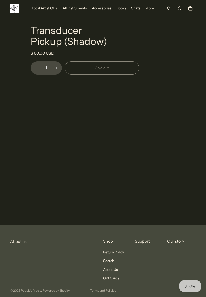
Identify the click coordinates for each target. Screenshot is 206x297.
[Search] (168, 8)
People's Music (31, 290)
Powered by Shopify (56, 290)
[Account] (179, 8)
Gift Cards (111, 278)
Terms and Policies (103, 290)
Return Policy (113, 252)
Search (108, 261)
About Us (110, 269)
